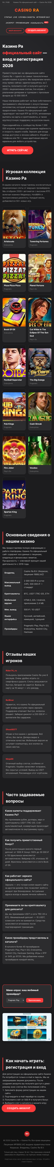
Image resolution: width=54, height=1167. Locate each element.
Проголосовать (35, 1000)
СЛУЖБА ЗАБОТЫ (26, 17)
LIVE (15, 17)
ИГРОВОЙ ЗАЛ (43, 17)
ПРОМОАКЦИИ (22, 23)
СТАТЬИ (8, 17)
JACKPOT (10, 23)
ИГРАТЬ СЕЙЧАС (17, 150)
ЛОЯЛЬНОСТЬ (39, 23)
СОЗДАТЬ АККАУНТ (37, 30)
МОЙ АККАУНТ (15, 31)
